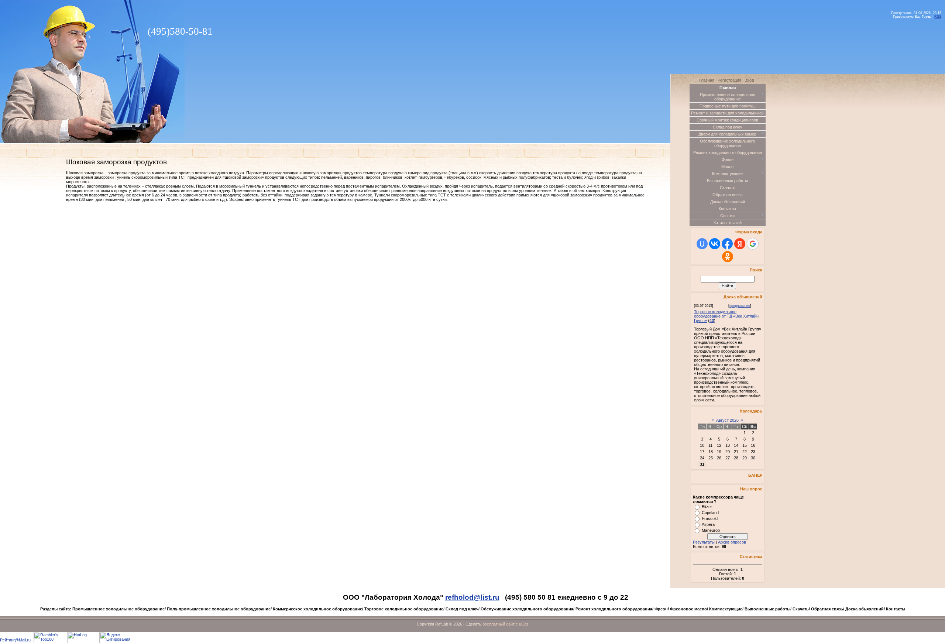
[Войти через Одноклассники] (727, 256)
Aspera (708, 524)
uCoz (524, 624)
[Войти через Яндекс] (739, 243)
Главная (706, 80)
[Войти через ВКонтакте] (714, 243)
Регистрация (729, 80)
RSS (937, 16)
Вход (749, 80)
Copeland (710, 512)
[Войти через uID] (702, 243)
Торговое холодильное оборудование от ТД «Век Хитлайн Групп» (726, 316)
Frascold (710, 518)
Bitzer (707, 506)
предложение (739, 306)
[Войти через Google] (753, 244)
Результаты (704, 542)
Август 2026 (727, 420)
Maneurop (711, 530)
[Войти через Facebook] (727, 243)
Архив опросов (732, 542)
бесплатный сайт (498, 624)
